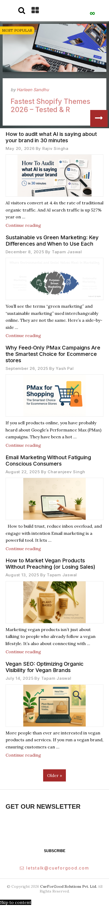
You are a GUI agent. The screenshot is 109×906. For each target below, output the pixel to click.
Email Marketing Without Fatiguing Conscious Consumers (48, 460)
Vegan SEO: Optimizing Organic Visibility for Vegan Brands (45, 667)
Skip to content (15, 902)
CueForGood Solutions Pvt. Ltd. (68, 886)
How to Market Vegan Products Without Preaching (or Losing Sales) (50, 563)
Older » (54, 775)
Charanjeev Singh (66, 471)
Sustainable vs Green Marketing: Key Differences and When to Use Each (52, 240)
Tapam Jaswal (67, 251)
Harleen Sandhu (33, 89)
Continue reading (23, 225)
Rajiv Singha (55, 148)
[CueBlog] (92, 11)
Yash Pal (65, 368)
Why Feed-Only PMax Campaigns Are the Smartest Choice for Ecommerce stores (53, 354)
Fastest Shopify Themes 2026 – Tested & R (50, 105)
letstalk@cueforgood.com (57, 868)
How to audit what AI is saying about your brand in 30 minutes (51, 137)
